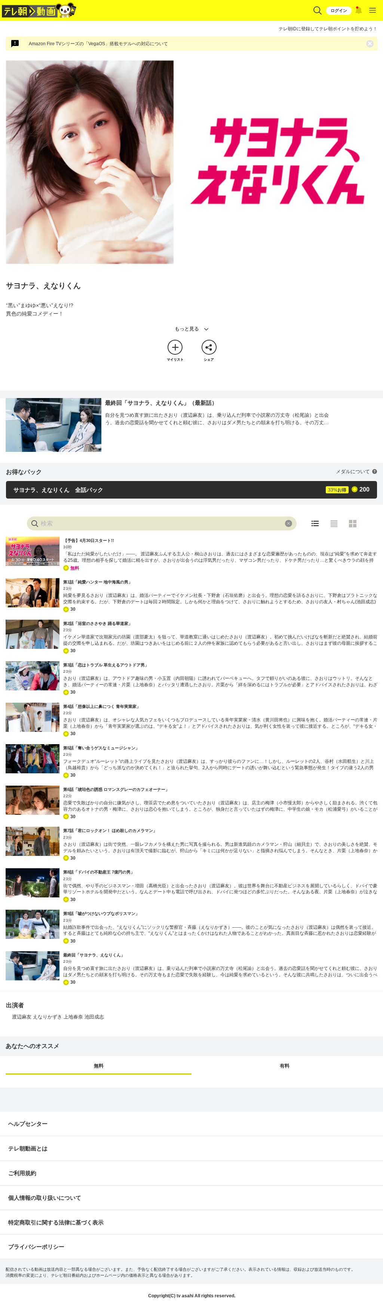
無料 (99, 1066)
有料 (284, 1066)
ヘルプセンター (28, 1124)
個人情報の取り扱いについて (44, 1198)
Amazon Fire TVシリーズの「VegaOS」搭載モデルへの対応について (98, 43)
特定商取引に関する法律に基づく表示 (56, 1222)
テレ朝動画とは (28, 1148)
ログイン (339, 10)
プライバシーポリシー (36, 1246)
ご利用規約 (22, 1173)
